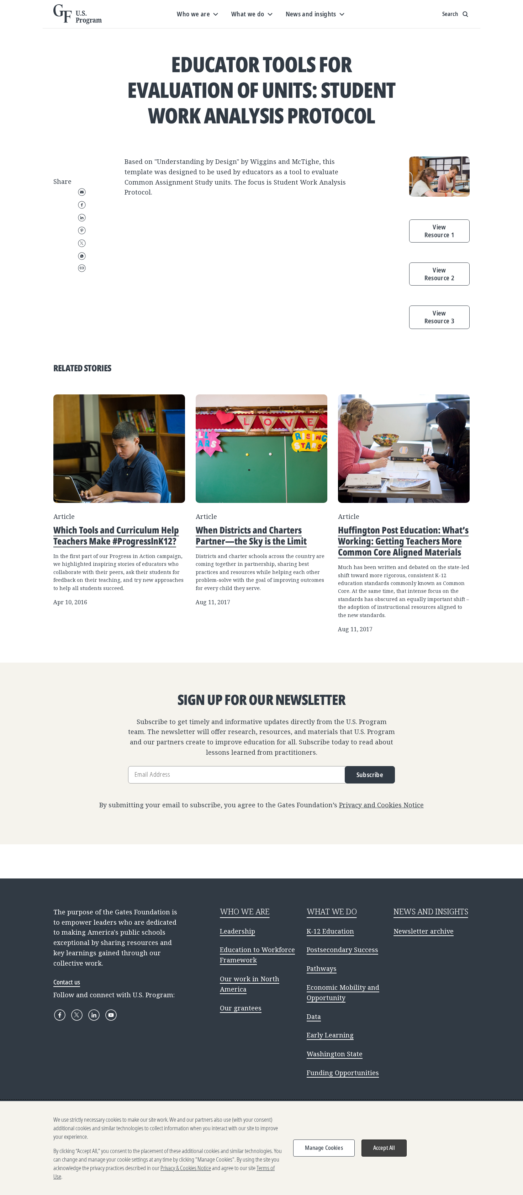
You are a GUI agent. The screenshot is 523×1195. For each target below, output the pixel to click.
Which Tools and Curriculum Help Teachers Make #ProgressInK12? (116, 535)
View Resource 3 (439, 317)
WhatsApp (82, 256)
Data (314, 1016)
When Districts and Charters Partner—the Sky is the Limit (251, 535)
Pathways (322, 968)
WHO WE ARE (245, 911)
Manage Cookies (324, 1148)
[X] (76, 1015)
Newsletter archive (423, 931)
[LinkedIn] (94, 1015)
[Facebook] (59, 1015)
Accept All (384, 1148)
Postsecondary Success (342, 949)
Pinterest (82, 230)
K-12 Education (330, 931)
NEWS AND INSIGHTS (430, 911)
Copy (82, 268)
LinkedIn (82, 217)
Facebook (82, 205)
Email (82, 192)
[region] (261, 1148)
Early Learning (330, 1035)
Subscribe (369, 774)
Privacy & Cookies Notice (185, 1168)
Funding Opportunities (343, 1072)
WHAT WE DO (332, 911)
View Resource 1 (439, 231)
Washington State (335, 1054)
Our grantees (241, 1008)
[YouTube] (111, 1015)
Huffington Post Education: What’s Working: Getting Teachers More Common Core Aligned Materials (403, 541)
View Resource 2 (439, 274)
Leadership (237, 931)
